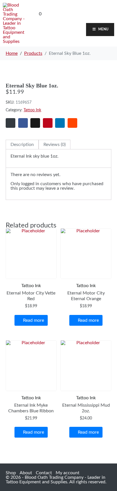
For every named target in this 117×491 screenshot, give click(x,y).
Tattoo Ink (32, 110)
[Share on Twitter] (35, 123)
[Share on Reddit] (72, 123)
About (26, 473)
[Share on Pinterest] (48, 123)
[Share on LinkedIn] (60, 123)
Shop (11, 473)
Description (22, 144)
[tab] (22, 144)
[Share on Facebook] (23, 123)
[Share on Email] (10, 123)
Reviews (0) (54, 144)
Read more (33, 320)
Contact (44, 473)
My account (68, 473)
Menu (103, 29)
